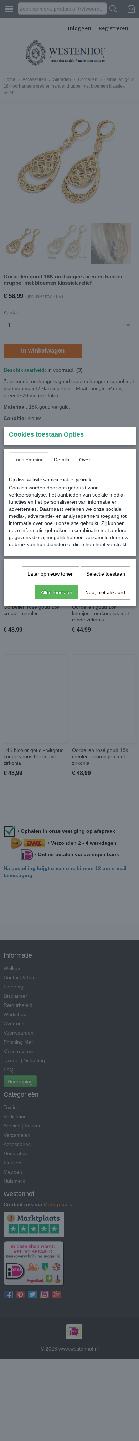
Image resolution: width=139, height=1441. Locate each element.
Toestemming (29, 459)
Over (84, 459)
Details (61, 459)
